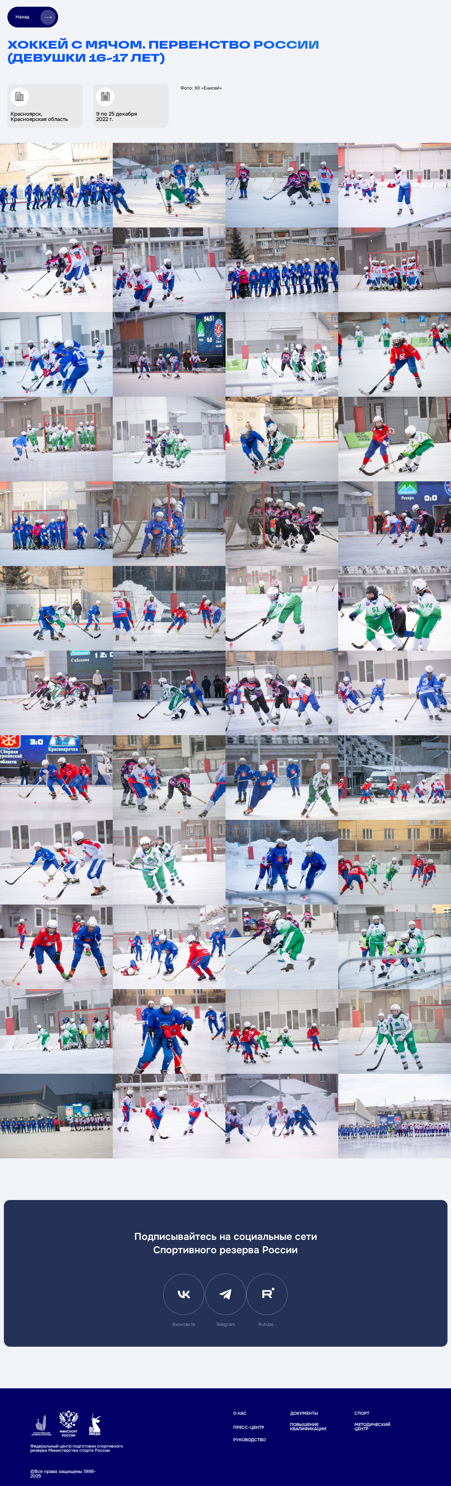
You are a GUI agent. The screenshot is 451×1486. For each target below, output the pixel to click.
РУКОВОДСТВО (249, 1440)
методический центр (372, 1427)
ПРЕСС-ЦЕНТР (248, 1427)
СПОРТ (361, 1413)
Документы (304, 1413)
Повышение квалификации (308, 1427)
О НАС (240, 1413)
